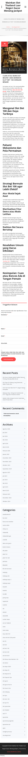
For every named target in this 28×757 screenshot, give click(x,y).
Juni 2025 (5, 479)
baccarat (5, 518)
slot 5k (4, 641)
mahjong (5, 572)
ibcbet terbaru (6, 547)
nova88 (5, 594)
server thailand (7, 623)
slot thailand (6, 710)
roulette (5, 605)
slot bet (22, 69)
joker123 (5, 554)
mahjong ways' (7, 583)
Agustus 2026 (6, 429)
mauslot (5, 586)
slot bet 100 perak (13, 70)
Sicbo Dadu (6, 630)
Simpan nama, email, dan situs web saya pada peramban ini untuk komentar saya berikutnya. (12, 353)
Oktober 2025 (6, 465)
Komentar (4, 314)
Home (8, 27)
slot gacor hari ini (7, 684)
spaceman (5, 717)
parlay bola (5, 597)
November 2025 (7, 461)
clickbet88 (5, 532)
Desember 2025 (7, 458)
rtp (3, 608)
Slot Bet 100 (6, 261)
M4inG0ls (5, 69)
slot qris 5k (6, 702)
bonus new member (8, 521)
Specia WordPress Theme (14, 751)
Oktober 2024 (6, 501)
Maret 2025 (6, 490)
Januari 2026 (6, 454)
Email (3, 336)
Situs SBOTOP (6, 634)
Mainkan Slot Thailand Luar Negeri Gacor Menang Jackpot (13, 6)
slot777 (5, 713)
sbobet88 (5, 616)
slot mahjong (6, 692)
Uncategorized (16, 27)
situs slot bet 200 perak (9, 637)
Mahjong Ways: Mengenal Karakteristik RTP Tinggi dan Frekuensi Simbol (13, 393)
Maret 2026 (6, 447)
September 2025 (7, 469)
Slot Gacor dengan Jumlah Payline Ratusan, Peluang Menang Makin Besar (14, 378)
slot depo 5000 (7, 666)
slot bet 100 (5, 70)
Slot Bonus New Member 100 (10, 659)
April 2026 (5, 443)
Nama (3, 328)
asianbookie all (6, 514)
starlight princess (7, 731)
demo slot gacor (7, 543)
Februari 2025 (6, 494)
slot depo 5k (6, 670)
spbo (4, 728)
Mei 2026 (5, 440)
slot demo (5, 663)
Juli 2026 (5, 432)
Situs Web (4, 343)
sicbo (4, 626)
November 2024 (7, 497)
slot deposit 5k (7, 673)
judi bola (5, 561)
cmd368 (5, 539)
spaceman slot (6, 724)
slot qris (5, 695)
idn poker (5, 550)
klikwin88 (5, 565)
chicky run (5, 529)
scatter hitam (6, 619)
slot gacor (5, 681)
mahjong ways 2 (7, 579)
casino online (6, 525)
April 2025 (5, 487)
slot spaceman (6, 706)
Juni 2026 (5, 436)
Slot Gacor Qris (7, 688)
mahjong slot (6, 576)
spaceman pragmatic (8, 721)
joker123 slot (6, 558)
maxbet (5, 590)
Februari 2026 (6, 450)
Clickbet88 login (7, 536)
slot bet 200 (20, 70)
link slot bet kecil (7, 568)
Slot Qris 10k (6, 699)
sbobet (4, 612)
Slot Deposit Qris (7, 677)
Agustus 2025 (6, 472)
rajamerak (5, 601)
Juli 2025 (5, 476)
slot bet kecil (6, 655)
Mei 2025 (5, 483)
